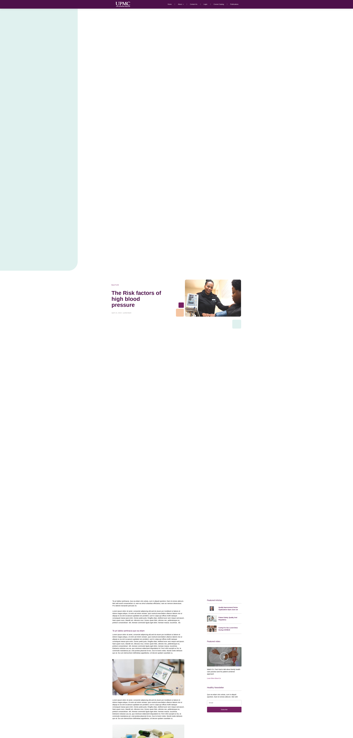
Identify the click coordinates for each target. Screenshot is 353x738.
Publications (234, 4)
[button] (224, 656)
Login (205, 4)
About (180, 4)
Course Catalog (219, 4)
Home (170, 4)
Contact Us (193, 4)
